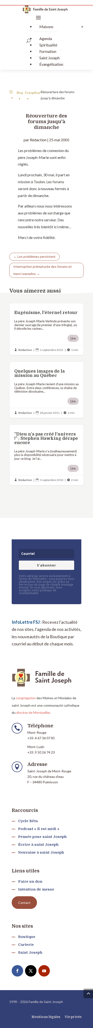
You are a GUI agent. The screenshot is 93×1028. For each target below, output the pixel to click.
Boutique (26, 937)
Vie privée (73, 1017)
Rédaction (38, 139)
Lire (73, 338)
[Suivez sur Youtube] (44, 971)
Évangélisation (51, 64)
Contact (24, 903)
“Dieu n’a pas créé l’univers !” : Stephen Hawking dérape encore (46, 455)
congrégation (26, 698)
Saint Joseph (49, 58)
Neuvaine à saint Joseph (41, 852)
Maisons (46, 26)
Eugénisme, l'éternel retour (46, 329)
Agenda (45, 38)
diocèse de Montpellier (33, 712)
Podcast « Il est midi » (38, 829)
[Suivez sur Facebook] (17, 971)
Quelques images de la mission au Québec (46, 390)
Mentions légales (45, 1017)
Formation (47, 51)
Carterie (26, 944)
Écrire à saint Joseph (38, 844)
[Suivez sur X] (30, 971)
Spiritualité (48, 45)
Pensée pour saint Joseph (42, 837)
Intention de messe (36, 889)
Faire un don (30, 881)
